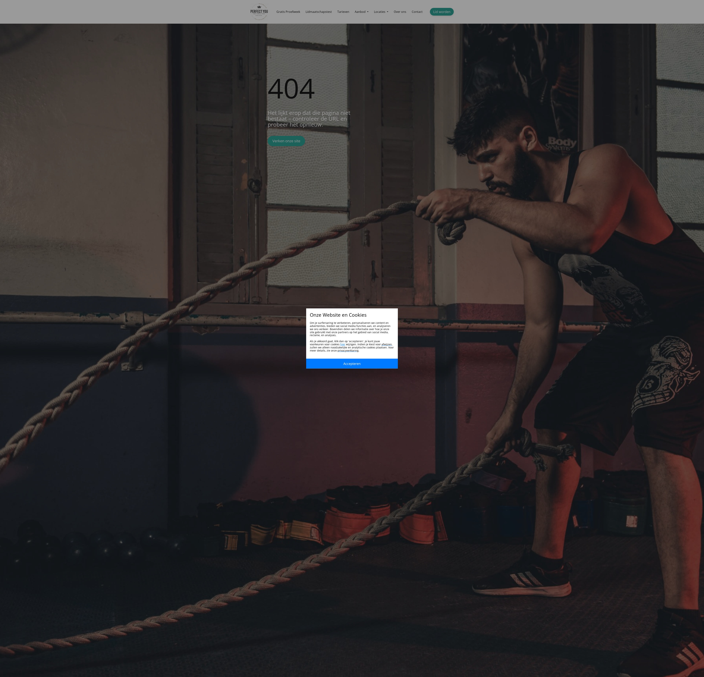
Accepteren (352, 363)
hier (342, 344)
